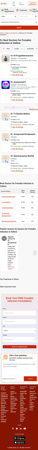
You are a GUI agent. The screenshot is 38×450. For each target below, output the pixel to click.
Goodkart (3, 393)
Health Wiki (23, 391)
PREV (4, 177)
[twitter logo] (17, 429)
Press (31, 410)
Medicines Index (23, 411)
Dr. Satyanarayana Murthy (22, 156)
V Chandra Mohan (7, 208)
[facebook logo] (13, 429)
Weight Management (4, 409)
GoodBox (3, 421)
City (4, 326)
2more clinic (15, 68)
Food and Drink (3, 413)
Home (2, 33)
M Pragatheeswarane (8, 196)
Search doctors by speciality (13, 403)
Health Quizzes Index (22, 403)
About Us (32, 391)
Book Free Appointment (32, 3)
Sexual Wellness (3, 406)
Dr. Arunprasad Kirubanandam (24, 134)
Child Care (4, 419)
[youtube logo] (25, 429)
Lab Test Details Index (22, 419)
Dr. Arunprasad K (18, 82)
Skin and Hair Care (3, 402)
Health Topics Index (23, 408)
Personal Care (3, 417)
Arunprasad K (6, 202)
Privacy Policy (32, 403)
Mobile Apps (33, 397)
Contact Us (33, 393)
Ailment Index (22, 415)
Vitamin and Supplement (4, 395)
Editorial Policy (32, 407)
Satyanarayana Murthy (9, 221)
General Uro (14, 33)
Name (4, 308)
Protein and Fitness (4, 399)
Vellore (7, 33)
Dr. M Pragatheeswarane (22, 55)
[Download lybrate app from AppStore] (19, 444)
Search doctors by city (13, 393)
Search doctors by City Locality (13, 398)
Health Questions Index (23, 398)
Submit (30, 379)
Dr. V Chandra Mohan (20, 113)
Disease (5, 335)
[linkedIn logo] (21, 429)
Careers (32, 395)
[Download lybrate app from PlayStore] (19, 439)
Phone (4, 317)
